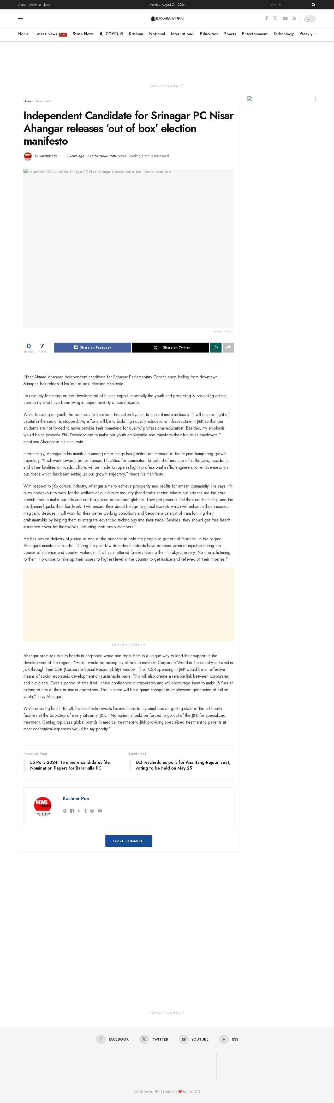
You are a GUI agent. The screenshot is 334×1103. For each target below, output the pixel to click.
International (182, 34)
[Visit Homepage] (167, 18)
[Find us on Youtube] (285, 19)
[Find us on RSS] (294, 19)
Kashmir (136, 34)
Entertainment (255, 34)
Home (23, 34)
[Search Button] (312, 4)
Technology (283, 34)
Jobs (47, 4)
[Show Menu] (20, 18)
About (22, 4)
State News (83, 34)
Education (209, 34)
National (157, 34)
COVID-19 (114, 34)
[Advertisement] (167, 60)
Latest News (49, 34)
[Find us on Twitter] (275, 18)
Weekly (306, 34)
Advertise (35, 4)
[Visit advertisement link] (281, 118)
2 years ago (75, 155)
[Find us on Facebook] (266, 19)
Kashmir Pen (48, 155)
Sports (230, 34)
